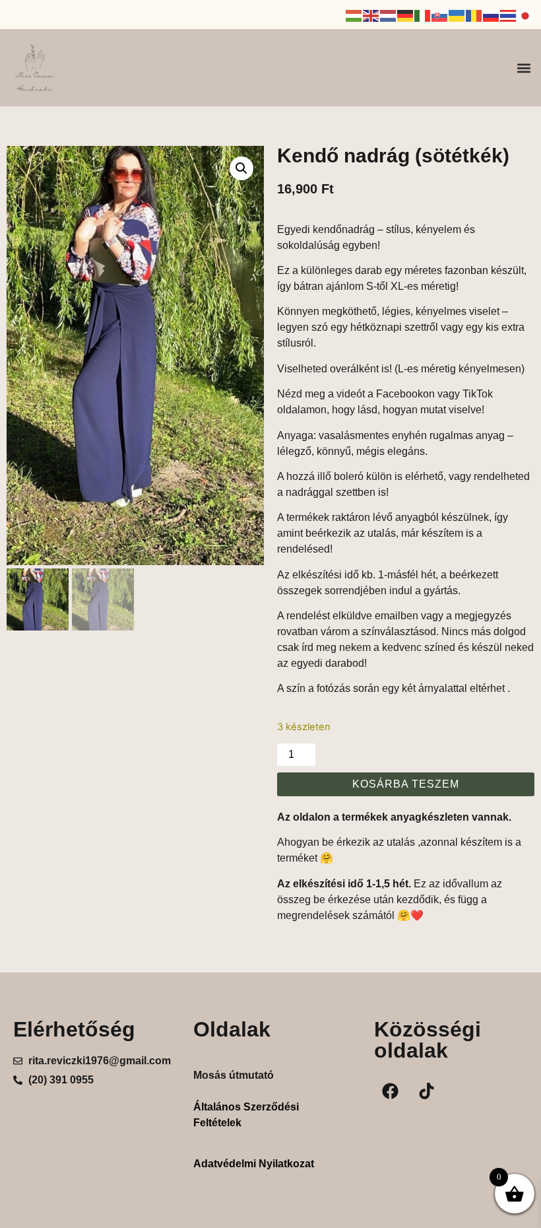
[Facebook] (390, 1090)
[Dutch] (388, 14)
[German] (405, 14)
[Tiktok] (426, 1090)
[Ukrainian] (457, 14)
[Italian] (422, 14)
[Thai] (508, 14)
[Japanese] (525, 14)
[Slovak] (440, 14)
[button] (523, 68)
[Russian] (491, 14)
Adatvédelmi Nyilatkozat (253, 1163)
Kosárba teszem (405, 784)
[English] (371, 14)
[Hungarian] (354, 14)
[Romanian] (474, 14)
